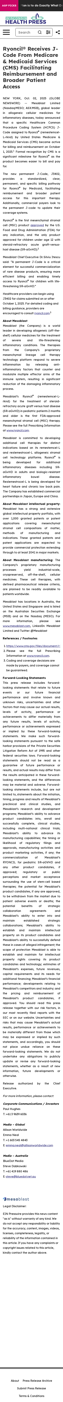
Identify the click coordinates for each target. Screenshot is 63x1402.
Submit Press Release (31, 1388)
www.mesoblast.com (16, 626)
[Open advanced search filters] (48, 32)
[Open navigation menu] (6, 32)
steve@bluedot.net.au (21, 1176)
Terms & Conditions (31, 1396)
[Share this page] (57, 32)
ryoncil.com (42, 313)
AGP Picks (9, 5)
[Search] (40, 32)
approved (37, 225)
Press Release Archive (37, 1380)
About (15, 1380)
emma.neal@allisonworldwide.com (29, 1145)
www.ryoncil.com (17, 430)
